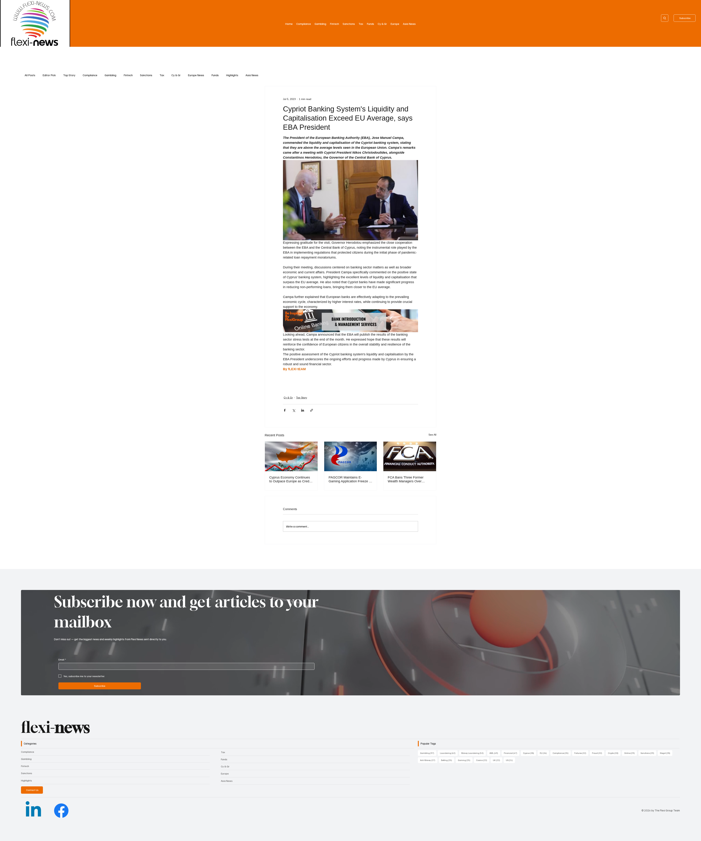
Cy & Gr (176, 75)
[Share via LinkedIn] (302, 410)
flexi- (55, 727)
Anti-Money (428, 760)
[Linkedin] (33, 810)
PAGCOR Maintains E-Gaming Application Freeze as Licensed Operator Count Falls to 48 (350, 479)
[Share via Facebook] (284, 410)
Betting (447, 760)
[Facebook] (61, 810)
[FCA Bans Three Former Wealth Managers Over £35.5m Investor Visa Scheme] (409, 456)
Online (630, 752)
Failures (581, 752)
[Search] (664, 18)
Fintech (128, 75)
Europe (225, 773)
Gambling (110, 75)
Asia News (252, 75)
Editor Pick (49, 75)
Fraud (598, 752)
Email (62, 659)
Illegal (666, 752)
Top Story (69, 75)
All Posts (30, 75)
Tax (162, 75)
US (510, 760)
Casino (482, 760)
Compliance (90, 75)
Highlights (232, 75)
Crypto (614, 752)
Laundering (449, 752)
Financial (511, 752)
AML (494, 752)
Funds (215, 75)
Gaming (465, 760)
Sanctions (146, 75)
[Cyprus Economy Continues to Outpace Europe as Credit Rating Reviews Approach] (291, 456)
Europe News (196, 75)
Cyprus (529, 752)
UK (497, 760)
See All (432, 434)
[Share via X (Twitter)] (293, 410)
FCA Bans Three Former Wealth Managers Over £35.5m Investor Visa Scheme (410, 479)
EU (544, 752)
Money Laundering (473, 752)
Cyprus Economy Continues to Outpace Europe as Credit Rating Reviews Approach (290, 479)
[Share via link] (311, 410)
